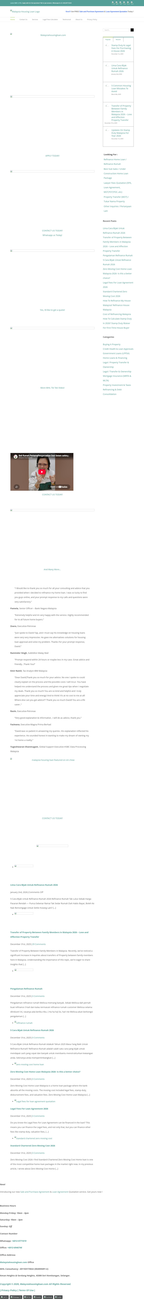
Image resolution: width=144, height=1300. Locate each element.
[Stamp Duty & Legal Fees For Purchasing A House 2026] (107, 46)
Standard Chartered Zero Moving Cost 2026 (32, 1145)
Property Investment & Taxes (117, 385)
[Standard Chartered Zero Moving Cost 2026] (33, 1138)
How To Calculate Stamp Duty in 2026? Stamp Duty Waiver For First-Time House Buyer (117, 323)
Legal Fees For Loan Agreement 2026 (29, 1108)
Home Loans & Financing (115, 357)
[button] (102, 19)
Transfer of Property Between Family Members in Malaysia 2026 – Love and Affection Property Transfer (121, 112)
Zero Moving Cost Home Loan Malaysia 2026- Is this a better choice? (45, 1071)
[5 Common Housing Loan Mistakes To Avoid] (107, 86)
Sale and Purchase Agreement (91, 11)
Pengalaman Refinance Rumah (26, 988)
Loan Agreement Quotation (116, 11)
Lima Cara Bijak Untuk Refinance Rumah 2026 (34, 884)
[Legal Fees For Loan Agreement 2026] (35, 1101)
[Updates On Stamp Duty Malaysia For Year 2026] (107, 130)
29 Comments (39, 944)
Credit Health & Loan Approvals (118, 348)
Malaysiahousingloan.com (13, 1262)
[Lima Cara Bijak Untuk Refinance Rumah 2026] (24, 867)
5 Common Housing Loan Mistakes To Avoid (121, 88)
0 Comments (38, 996)
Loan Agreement (60, 1191)
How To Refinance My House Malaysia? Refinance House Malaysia (117, 305)
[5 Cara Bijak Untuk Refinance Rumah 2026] (23, 1022)
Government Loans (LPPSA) (116, 353)
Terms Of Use (26, 1290)
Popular (108, 39)
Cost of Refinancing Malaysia (117, 314)
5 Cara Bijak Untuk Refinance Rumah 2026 (32, 1030)
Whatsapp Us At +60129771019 (62, 3)
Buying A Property (111, 344)
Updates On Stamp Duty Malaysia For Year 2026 (120, 133)
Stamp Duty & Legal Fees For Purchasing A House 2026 (121, 48)
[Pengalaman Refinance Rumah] (24, 971)
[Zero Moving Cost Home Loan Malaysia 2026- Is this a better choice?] (29, 1064)
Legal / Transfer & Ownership (117, 371)
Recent (118, 39)
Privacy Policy (9, 1290)
